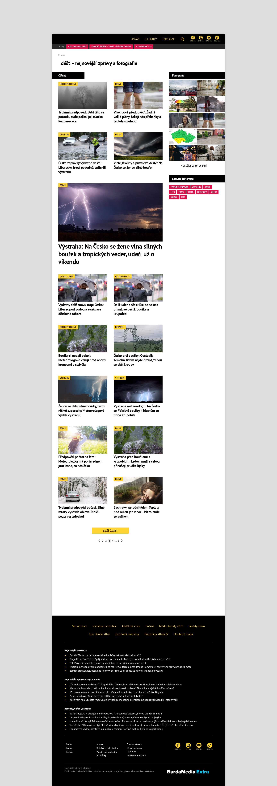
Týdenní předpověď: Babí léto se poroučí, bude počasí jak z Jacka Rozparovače (81, 116)
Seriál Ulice (79, 626)
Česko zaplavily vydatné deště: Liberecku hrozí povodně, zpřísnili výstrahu (82, 167)
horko (207, 187)
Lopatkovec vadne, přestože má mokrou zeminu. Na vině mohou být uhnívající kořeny (116, 728)
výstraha (196, 187)
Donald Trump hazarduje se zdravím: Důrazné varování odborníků (105, 655)
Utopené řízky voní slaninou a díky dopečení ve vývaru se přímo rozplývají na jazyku (115, 717)
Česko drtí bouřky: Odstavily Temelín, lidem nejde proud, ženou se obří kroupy (138, 360)
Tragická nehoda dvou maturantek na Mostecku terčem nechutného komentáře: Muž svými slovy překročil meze (130, 666)
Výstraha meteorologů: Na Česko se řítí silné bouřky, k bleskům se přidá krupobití (137, 410)
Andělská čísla (131, 626)
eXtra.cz (113, 771)
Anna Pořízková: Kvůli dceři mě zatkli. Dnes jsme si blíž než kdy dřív (106, 695)
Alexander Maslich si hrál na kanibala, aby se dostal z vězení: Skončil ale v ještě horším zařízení (122, 688)
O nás (69, 744)
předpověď (202, 192)
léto (173, 192)
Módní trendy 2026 (171, 626)
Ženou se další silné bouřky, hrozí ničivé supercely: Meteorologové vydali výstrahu (81, 410)
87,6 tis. (209, 41)
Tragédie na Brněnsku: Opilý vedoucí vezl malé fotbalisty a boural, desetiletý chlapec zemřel (120, 659)
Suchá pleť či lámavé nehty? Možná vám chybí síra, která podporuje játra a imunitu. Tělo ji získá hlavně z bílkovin (131, 725)
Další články (110, 530)
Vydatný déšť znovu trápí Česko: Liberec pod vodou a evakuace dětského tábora (80, 309)
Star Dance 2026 (99, 634)
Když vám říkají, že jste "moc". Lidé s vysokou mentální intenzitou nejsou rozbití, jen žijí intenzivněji (124, 699)
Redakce (70, 748)
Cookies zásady (134, 744)
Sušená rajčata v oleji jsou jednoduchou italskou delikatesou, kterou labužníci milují (116, 713)
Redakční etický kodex (107, 748)
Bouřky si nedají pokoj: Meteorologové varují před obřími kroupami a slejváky (82, 360)
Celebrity (150, 39)
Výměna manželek (104, 626)
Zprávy (135, 39)
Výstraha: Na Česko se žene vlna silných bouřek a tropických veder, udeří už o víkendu (110, 254)
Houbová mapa (183, 634)
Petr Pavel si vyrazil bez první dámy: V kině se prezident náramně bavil (108, 663)
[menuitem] (135, 39)
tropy (181, 192)
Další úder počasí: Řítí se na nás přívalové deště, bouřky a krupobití (136, 309)
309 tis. (193, 41)
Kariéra (69, 751)
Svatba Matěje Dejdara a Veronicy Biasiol (112, 46)
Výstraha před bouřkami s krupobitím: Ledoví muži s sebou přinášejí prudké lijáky (136, 461)
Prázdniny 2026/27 (156, 634)
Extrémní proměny (127, 634)
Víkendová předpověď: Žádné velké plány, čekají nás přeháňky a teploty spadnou (137, 116)
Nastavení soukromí (136, 755)
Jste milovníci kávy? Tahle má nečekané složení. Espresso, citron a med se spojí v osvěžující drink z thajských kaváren (133, 721)
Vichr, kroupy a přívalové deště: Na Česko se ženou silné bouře (138, 165)
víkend (214, 192)
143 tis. (200, 41)
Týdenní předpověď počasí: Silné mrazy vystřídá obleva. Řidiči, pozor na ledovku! (81, 512)
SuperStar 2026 (144, 46)
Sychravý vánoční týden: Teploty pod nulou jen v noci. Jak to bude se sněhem (136, 512)
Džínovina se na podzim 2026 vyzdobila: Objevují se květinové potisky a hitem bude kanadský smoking (126, 684)
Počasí (150, 626)
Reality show (197, 626)
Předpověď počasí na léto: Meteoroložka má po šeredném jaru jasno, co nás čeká (80, 461)
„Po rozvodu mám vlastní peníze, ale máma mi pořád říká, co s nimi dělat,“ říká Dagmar (117, 692)
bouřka (174, 197)
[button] (182, 38)
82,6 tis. (217, 41)
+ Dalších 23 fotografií (194, 165)
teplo (190, 192)
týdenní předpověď (179, 187)
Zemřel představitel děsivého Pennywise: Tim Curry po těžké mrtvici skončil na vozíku (116, 670)
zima (183, 197)
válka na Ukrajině (78, 46)
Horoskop (168, 39)
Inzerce (100, 744)
